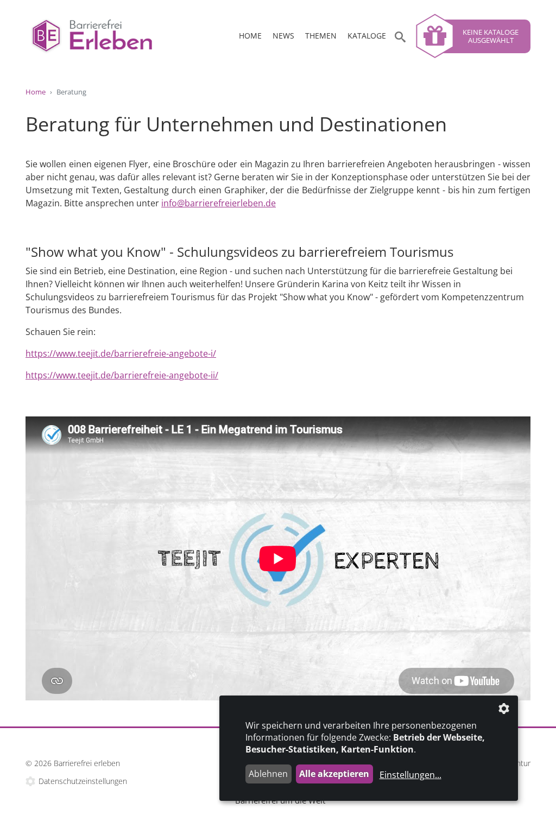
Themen (321, 35)
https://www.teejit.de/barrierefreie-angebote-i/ (121, 353)
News (283, 35)
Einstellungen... (410, 775)
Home (250, 35)
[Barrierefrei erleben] (104, 36)
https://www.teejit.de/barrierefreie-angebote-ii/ (122, 375)
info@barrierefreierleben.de (218, 203)
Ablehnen (268, 774)
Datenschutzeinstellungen (83, 781)
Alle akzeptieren (334, 774)
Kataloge (367, 35)
